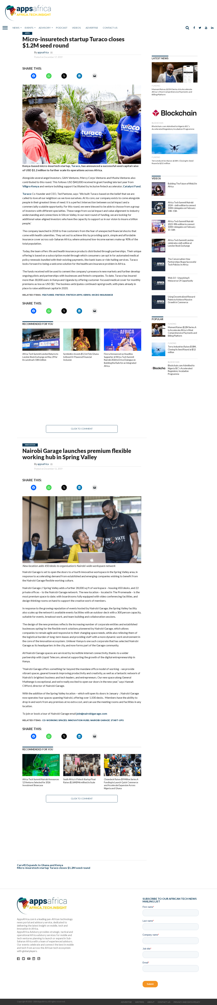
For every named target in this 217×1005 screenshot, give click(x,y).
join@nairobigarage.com (91, 713)
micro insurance (102, 295)
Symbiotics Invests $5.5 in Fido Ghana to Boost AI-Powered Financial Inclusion (81, 357)
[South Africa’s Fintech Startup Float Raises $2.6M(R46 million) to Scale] (82, 775)
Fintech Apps (74, 295)
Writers (139, 1002)
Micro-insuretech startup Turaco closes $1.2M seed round (53, 867)
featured (48, 295)
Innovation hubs (78, 720)
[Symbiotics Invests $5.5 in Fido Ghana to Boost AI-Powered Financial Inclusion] (82, 350)
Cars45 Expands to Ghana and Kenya (40, 865)
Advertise (92, 27)
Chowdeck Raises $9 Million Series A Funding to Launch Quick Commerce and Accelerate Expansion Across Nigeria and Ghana (121, 784)
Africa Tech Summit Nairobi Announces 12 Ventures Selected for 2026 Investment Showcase (40, 782)
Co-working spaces (54, 720)
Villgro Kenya (30, 186)
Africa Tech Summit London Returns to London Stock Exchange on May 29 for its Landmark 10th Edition (40, 357)
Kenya (87, 295)
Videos (76, 27)
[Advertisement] (81, 396)
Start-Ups (117, 720)
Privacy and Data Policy (187, 1002)
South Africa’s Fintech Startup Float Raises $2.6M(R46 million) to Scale (79, 781)
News (16, 27)
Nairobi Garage (100, 720)
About (150, 1002)
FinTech (60, 295)
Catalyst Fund (132, 186)
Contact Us (110, 27)
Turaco (75, 165)
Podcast (61, 27)
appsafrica (43, 52)
